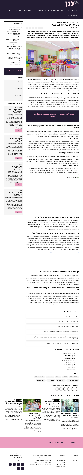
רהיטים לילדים (18, 107)
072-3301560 (18, 458)
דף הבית (76, 455)
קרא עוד (18, 130)
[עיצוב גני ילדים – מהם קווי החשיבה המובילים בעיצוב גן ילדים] (18, 399)
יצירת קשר (75, 460)
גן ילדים (44, 131)
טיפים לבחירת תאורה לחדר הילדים (42, 455)
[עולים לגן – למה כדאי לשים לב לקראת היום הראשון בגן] (70, 405)
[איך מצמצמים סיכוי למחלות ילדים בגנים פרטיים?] (32, 405)
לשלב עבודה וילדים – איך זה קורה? (41, 462)
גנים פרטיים (50, 376)
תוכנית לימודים (40, 380)
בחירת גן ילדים (74, 376)
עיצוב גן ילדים (60, 380)
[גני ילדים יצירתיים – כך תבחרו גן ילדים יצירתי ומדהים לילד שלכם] (55, 399)
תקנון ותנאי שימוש (73, 458)
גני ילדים (72, 22)
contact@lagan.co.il (16, 455)
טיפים (20, 136)
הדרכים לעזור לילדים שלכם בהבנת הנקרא (40, 464)
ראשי (78, 22)
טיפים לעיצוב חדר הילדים (44, 458)
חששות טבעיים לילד (73, 380)
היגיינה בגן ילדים (39, 376)
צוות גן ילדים (51, 380)
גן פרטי (57, 376)
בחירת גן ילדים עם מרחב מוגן (43, 460)
